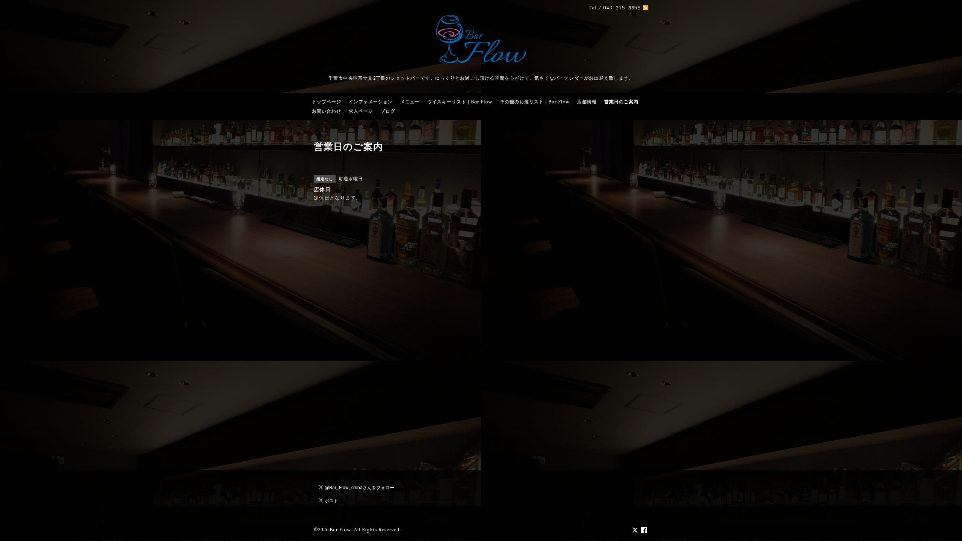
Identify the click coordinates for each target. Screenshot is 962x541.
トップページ (326, 102)
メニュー (410, 102)
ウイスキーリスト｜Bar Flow (459, 102)
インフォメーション (371, 102)
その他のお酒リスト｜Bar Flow (535, 102)
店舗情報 (587, 102)
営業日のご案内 (621, 102)
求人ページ (361, 111)
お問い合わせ (326, 111)
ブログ (388, 111)
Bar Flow (340, 530)
